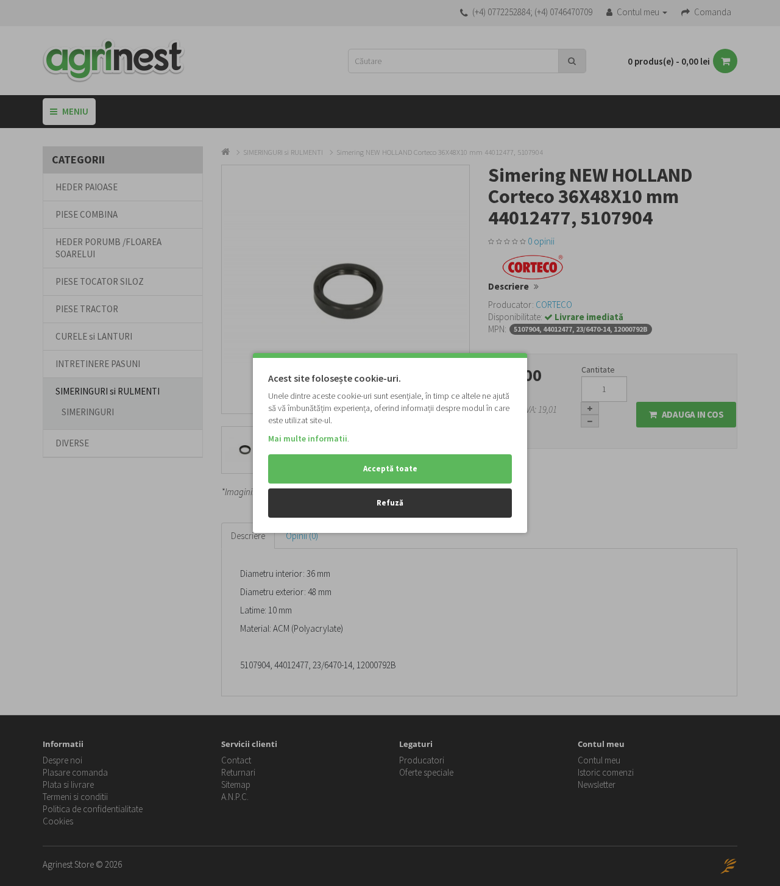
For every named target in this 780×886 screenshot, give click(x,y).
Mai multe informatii (307, 438)
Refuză (390, 503)
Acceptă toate (390, 468)
